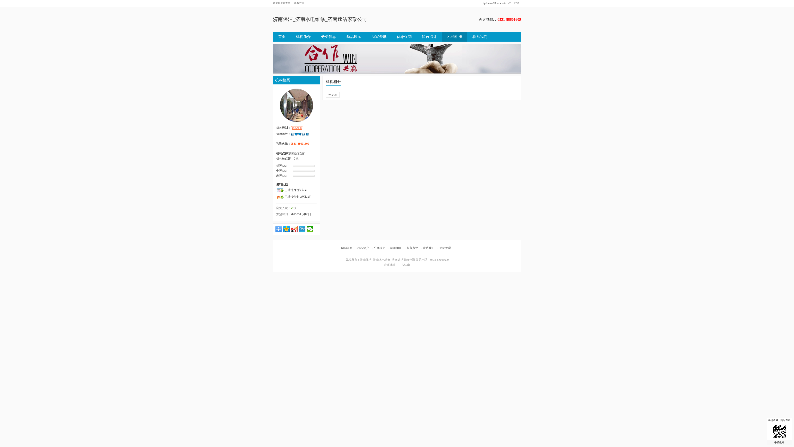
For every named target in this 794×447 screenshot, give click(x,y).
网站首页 (347, 248)
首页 (282, 37)
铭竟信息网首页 (281, 3)
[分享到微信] (310, 229)
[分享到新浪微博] (294, 229)
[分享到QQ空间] (286, 229)
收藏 (516, 3)
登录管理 (445, 248)
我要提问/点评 (296, 153)
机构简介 (303, 37)
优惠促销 (404, 37)
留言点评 (429, 37)
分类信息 (328, 37)
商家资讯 (379, 37)
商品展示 (353, 37)
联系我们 (479, 37)
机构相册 (454, 37)
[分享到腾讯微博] (302, 229)
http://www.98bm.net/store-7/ (496, 3)
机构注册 (299, 3)
